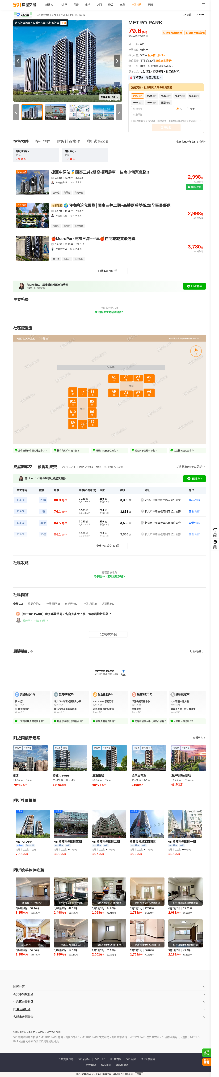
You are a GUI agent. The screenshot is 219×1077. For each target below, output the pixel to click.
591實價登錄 (66, 1059)
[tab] (23, 466)
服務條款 (151, 121)
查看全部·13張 (108, 97)
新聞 (150, 4)
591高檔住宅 (148, 1059)
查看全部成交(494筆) (108, 545)
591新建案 (84, 1059)
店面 (99, 4)
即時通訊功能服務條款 (178, 121)
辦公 (110, 4)
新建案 (49, 4)
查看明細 (194, 500)
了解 (63, 23)
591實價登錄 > (44, 15)
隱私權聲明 (161, 121)
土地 (87, 4)
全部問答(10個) (108, 634)
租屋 (76, 4)
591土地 (100, 1059)
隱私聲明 (129, 1074)
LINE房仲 (196, 286)
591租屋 (131, 1059)
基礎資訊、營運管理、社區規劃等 (159, 71)
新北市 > (56, 15)
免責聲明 (91, 1065)
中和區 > (65, 15)
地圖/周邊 (196, 651)
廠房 (122, 4)
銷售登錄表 (189, 466)
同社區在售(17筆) (108, 270)
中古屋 (63, 4)
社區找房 (136, 4)
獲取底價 (196, 187)
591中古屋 (116, 1059)
